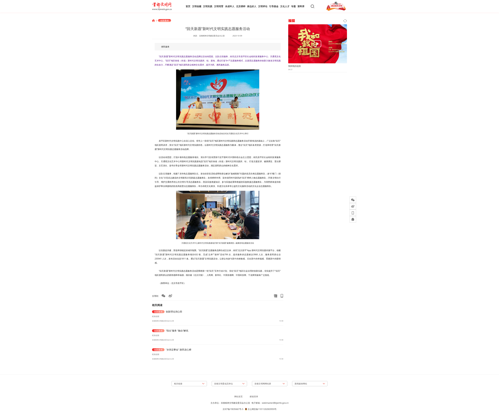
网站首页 (238, 396)
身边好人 (251, 6)
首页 (188, 6)
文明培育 (218, 6)
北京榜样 (240, 6)
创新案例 (164, 20)
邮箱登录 (254, 396)
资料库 (300, 6)
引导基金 (273, 6)
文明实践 (207, 6)
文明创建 (196, 6)
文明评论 (262, 6)
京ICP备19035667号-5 (233, 409)
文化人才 (285, 6)
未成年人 (229, 6)
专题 (293, 6)
